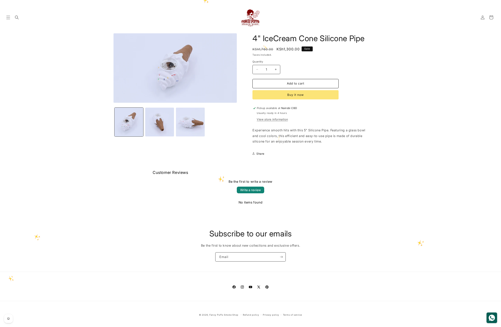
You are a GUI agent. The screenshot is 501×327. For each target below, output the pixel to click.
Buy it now (295, 95)
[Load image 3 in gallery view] (190, 122)
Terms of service (292, 314)
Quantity (257, 61)
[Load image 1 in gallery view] (128, 122)
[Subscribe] (281, 257)
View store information (272, 119)
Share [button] (260, 153)
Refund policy (251, 314)
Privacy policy (271, 314)
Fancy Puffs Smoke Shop (223, 314)
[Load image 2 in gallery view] (159, 122)
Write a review (250, 190)
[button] (8, 17)
